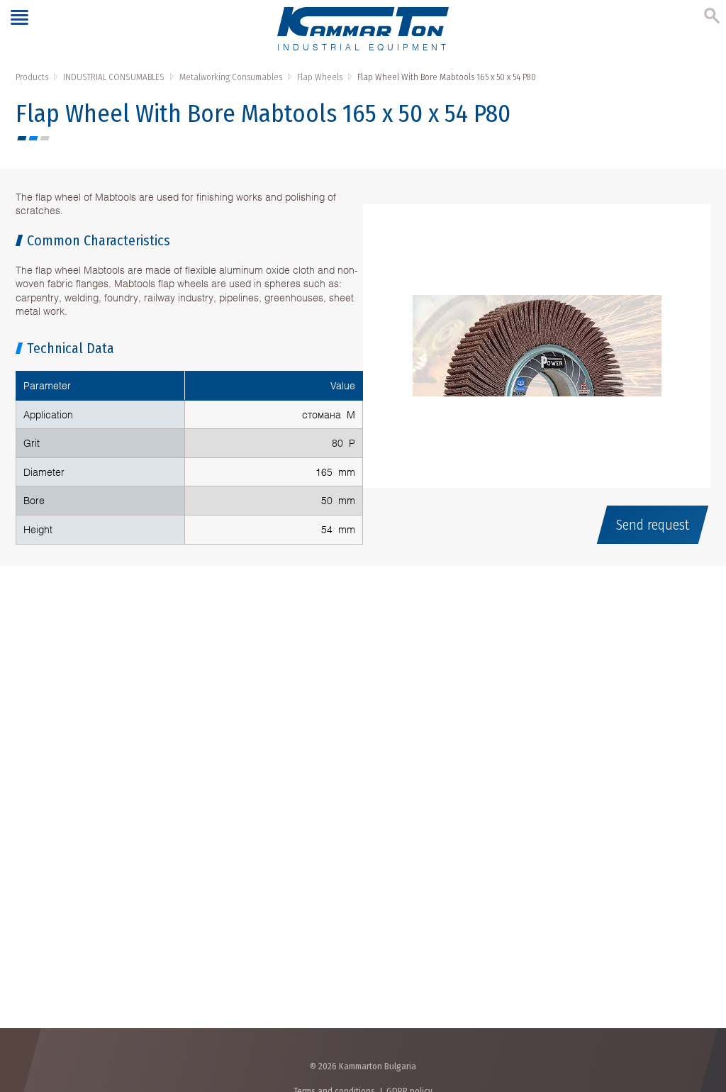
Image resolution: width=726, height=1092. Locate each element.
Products (32, 77)
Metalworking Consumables (230, 77)
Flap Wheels (319, 77)
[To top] (701, 1007)
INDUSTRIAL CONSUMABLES (113, 77)
